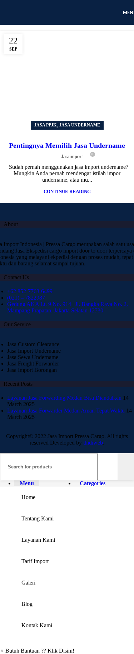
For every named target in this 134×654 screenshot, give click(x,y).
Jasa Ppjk (45, 125)
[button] (37, 651)
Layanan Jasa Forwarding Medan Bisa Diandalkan (64, 398)
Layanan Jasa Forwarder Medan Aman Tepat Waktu (66, 411)
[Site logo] (53, 27)
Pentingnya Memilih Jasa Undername (67, 145)
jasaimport (72, 156)
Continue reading (67, 191)
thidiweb (93, 443)
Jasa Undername (79, 125)
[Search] (126, 466)
